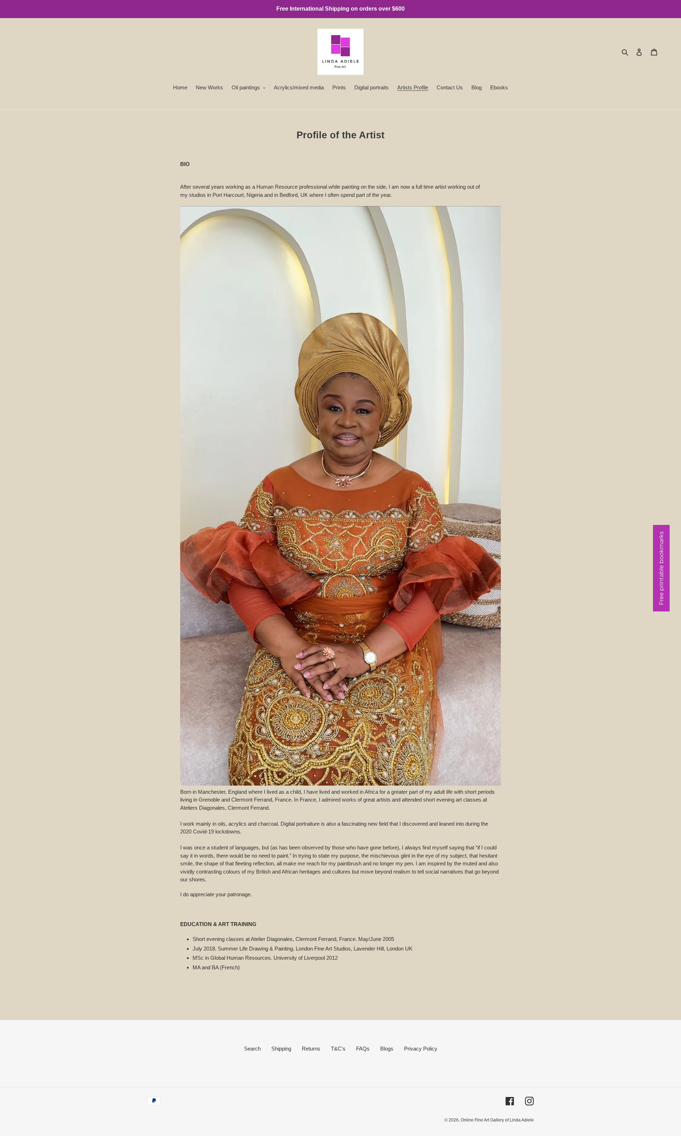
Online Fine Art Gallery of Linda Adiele (497, 1120)
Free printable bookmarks (661, 568)
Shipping (281, 1049)
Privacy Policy (420, 1049)
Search (252, 1049)
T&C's (338, 1049)
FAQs (363, 1049)
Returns (311, 1049)
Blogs (386, 1049)
